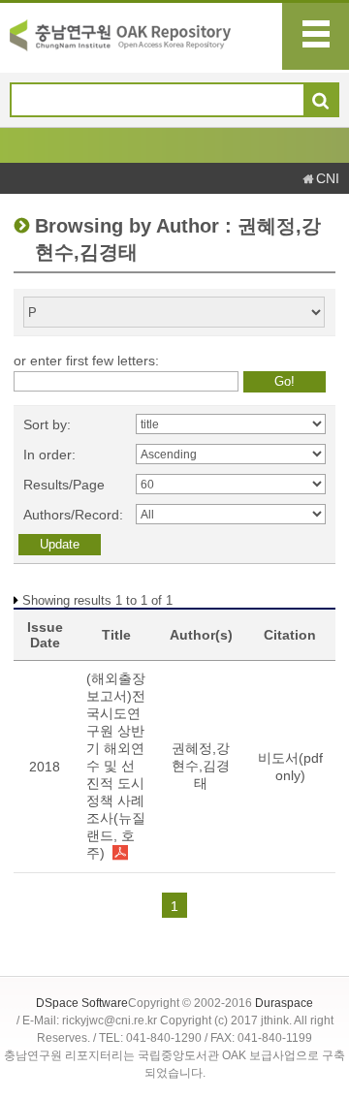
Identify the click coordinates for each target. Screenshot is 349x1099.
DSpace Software (82, 1003)
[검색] (320, 100)
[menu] (315, 36)
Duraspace (284, 1003)
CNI (327, 178)
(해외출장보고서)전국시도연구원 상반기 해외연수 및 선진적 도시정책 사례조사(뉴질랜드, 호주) (115, 766)
